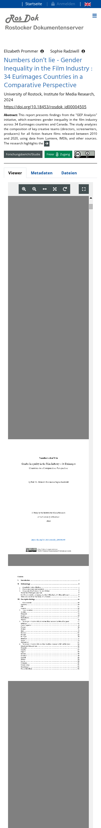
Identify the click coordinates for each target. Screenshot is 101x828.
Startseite (33, 3)
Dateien (69, 172)
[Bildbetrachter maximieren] (84, 189)
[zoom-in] (24, 189)
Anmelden (65, 3)
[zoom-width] (44, 189)
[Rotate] (65, 189)
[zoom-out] (34, 189)
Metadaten (42, 172)
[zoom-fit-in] (55, 189)
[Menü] (94, 16)
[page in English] (85, 4)
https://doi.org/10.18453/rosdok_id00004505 (45, 106)
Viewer (15, 172)
